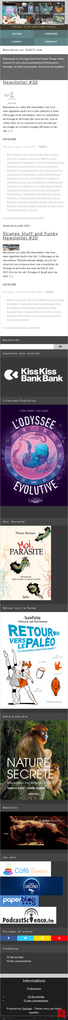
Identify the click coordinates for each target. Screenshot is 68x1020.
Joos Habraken (37, 178)
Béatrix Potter (49, 158)
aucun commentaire (14, 218)
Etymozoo (51, 170)
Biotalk (11, 300)
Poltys (57, 311)
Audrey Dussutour (29, 158)
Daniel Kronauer (16, 166)
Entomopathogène (28, 170)
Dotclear (27, 1008)
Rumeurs (12, 206)
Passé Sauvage (25, 311)
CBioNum (32, 300)
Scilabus (52, 206)
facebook (8, 938)
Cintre (40, 162)
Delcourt (31, 166)
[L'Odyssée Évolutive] (34, 455)
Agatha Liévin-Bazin (24, 154)
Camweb (21, 300)
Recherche (11, 340)
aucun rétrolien (35, 218)
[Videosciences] (34, 915)
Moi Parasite (38, 190)
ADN (10, 154)
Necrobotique (15, 194)
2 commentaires (12, 327)
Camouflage (13, 162)
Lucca (18, 186)
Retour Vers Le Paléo (52, 202)
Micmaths (24, 190)
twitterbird (25, 938)
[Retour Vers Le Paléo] (34, 660)
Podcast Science (50, 198)
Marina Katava (30, 186)
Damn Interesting (54, 162)
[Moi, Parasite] (34, 563)
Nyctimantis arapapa (49, 194)
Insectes (23, 178)
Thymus (33, 210)
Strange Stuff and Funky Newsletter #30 (30, 80)
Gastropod (40, 304)
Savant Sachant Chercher (32, 206)
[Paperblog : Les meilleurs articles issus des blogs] (34, 901)
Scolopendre (45, 315)
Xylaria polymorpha (18, 319)
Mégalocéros (43, 308)
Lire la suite (9, 139)
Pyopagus (23, 202)
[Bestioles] (34, 831)
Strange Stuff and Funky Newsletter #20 (30, 236)
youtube (59, 938)
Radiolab (34, 202)
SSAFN (43, 146)
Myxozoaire (53, 190)
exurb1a (51, 300)
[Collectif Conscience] (34, 886)
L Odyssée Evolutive (43, 182)
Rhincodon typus (27, 315)
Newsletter (29, 194)
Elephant (12, 170)
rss (42, 938)
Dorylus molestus (47, 166)
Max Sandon (47, 186)
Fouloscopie (29, 174)
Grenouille (42, 174)
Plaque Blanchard (30, 198)
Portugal (12, 202)
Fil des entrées (15, 957)
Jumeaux (52, 178)
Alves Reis (42, 154)
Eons (42, 170)
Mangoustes (28, 308)
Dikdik (42, 300)
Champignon (28, 162)
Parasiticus (13, 198)
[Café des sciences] (34, 869)
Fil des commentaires (19, 961)
